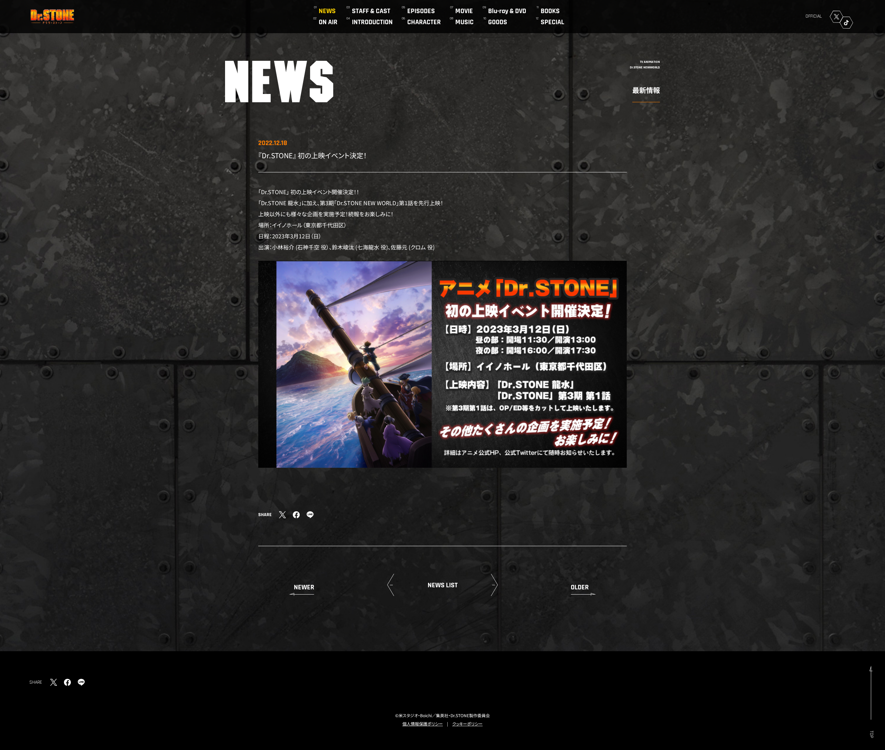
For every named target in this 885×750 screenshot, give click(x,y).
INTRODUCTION (372, 22)
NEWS (327, 11)
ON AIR (328, 22)
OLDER (580, 587)
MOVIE (464, 11)
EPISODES (421, 11)
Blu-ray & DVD (507, 11)
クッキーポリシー (467, 724)
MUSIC (464, 22)
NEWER (304, 587)
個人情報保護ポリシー (422, 724)
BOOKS (550, 11)
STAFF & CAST (371, 11)
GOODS (497, 22)
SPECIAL (552, 22)
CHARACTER (424, 22)
